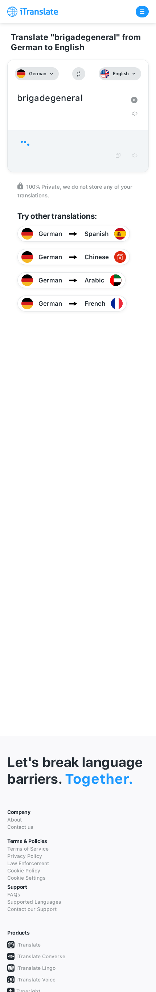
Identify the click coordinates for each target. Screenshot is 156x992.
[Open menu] (142, 11)
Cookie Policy (23, 870)
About (14, 820)
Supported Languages (34, 902)
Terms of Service (28, 849)
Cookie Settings (26, 878)
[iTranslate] (32, 12)
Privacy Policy (24, 856)
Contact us (20, 827)
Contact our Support (32, 909)
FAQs (13, 894)
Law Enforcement (28, 863)
